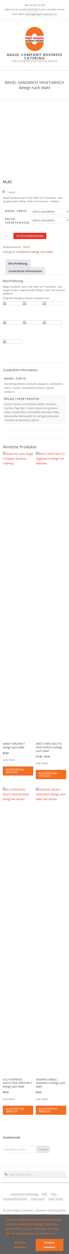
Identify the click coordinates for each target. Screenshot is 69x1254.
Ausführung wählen (15, 771)
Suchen (43, 1149)
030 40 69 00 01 (32, 9)
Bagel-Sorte (16, 211)
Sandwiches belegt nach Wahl (34, 252)
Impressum (38, 1199)
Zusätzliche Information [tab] (25, 271)
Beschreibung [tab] (17, 263)
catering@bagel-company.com (41, 14)
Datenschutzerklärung (24, 1194)
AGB (44, 1194)
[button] (57, 1233)
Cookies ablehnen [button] (20, 1245)
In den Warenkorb (30, 236)
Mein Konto (55, 1199)
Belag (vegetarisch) (17, 221)
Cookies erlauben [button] (49, 1245)
